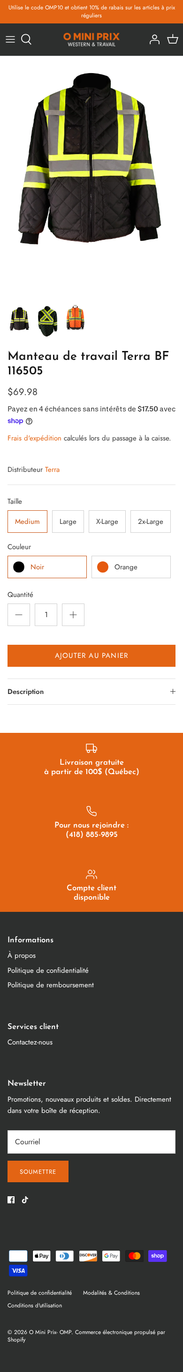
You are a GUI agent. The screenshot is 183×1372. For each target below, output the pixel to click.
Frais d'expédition (34, 438)
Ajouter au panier (91, 655)
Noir (37, 567)
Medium (27, 521)
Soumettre (38, 1171)
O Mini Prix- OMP (50, 1332)
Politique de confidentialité (48, 970)
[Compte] (152, 39)
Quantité (20, 595)
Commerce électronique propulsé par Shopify (86, 1336)
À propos (22, 955)
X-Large (107, 521)
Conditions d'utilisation (35, 1305)
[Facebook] (11, 1199)
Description (26, 691)
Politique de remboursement (51, 985)
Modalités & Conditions (111, 1293)
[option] (91, 178)
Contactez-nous (30, 1042)
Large (68, 521)
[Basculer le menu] (10, 39)
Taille (15, 502)
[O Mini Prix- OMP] (91, 39)
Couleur (19, 547)
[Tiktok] (25, 1199)
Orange (125, 567)
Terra (52, 469)
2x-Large (150, 521)
